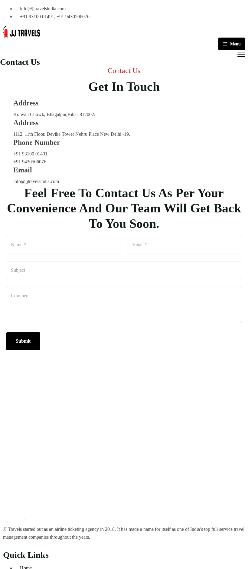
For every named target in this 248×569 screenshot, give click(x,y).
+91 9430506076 (29, 161)
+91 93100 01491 (30, 153)
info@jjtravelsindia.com (36, 181)
